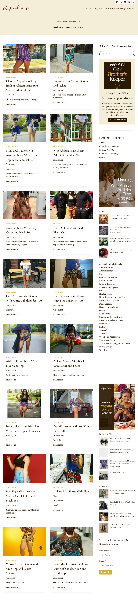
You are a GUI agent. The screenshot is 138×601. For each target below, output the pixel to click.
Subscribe (106, 572)
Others (102, 310)
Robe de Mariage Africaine (111, 317)
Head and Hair (105, 294)
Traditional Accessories (109, 337)
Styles (102, 327)
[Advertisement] (117, 368)
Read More (12, 104)
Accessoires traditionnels (110, 264)
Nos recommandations (109, 307)
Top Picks (103, 333)
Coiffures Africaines (108, 277)
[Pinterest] (129, 2)
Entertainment (106, 280)
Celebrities (11, 77)
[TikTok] (133, 2)
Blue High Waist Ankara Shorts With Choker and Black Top (20, 496)
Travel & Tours (105, 347)
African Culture (106, 267)
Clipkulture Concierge (109, 146)
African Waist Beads (117, 472)
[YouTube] (125, 2)
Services (103, 324)
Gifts (101, 290)
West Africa (58, 77)
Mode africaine (106, 304)
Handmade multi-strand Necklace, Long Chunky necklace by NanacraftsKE (122, 464)
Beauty (102, 274)
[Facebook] (117, 2)
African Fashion (106, 271)
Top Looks (103, 330)
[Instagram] (121, 2)
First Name (104, 551)
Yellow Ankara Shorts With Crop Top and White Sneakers (22, 568)
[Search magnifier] (132, 53)
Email (101, 561)
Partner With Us (106, 150)
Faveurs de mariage (107, 284)
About (88, 8)
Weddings (103, 350)
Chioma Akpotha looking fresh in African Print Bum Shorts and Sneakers (22, 85)
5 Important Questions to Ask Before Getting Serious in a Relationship (121, 230)
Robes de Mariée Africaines (111, 320)
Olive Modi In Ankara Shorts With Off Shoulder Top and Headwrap (70, 568)
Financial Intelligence (108, 287)
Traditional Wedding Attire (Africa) (114, 343)
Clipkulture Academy (115, 8)
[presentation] (24, 58)
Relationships (105, 314)
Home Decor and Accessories (112, 297)
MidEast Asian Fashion (109, 300)
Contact (130, 8)
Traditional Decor (107, 340)
